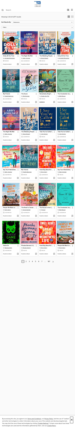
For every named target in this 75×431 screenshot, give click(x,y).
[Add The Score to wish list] (36, 102)
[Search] (2, 10)
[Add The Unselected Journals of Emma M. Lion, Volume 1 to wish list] (72, 102)
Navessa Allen (8, 248)
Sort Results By (6, 22)
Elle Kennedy (26, 96)
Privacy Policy (48, 419)
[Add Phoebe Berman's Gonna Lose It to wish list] (36, 254)
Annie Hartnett (26, 210)
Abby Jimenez (26, 58)
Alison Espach (44, 58)
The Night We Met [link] (27, 56)
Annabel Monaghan (10, 58)
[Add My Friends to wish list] (18, 102)
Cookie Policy (51, 426)
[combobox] (33, 10)
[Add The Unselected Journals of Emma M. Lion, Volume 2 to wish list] (72, 216)
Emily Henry (44, 172)
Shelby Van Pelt (45, 96)
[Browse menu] (72, 10)
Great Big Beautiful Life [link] (46, 170)
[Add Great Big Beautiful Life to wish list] (54, 178)
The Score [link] (24, 94)
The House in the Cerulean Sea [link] (46, 207)
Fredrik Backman (9, 96)
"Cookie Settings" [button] (43, 423)
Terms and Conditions (34, 419)
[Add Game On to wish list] (18, 254)
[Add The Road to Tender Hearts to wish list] (36, 216)
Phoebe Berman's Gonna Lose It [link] (28, 245)
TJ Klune (43, 210)
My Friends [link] (6, 94)
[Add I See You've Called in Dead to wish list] (54, 140)
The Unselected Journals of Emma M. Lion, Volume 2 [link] (65, 207)
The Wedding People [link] (46, 56)
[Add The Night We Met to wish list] (36, 64)
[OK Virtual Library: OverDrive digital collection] (37, 4)
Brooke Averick (27, 248)
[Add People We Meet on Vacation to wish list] (18, 216)
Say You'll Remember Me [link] (10, 170)
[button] (69, 17)
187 (49, 262)
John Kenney (44, 134)
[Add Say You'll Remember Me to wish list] (18, 178)
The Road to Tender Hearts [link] (28, 207)
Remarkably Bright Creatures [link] (46, 94)
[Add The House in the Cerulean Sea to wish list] (54, 216)
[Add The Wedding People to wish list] (54, 64)
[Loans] (68, 10)
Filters (4, 27)
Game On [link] (6, 245)
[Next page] (53, 261)
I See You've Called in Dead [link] (46, 132)
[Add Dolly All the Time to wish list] (18, 64)
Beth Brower (62, 96)
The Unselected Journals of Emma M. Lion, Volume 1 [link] (65, 94)
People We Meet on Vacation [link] (10, 207)
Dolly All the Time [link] (8, 56)
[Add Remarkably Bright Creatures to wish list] (54, 102)
